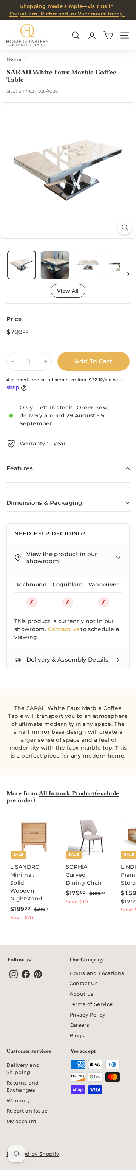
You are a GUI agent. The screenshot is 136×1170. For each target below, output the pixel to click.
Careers (79, 1025)
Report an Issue (27, 1111)
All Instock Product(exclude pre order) (62, 796)
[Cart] (108, 35)
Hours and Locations (97, 973)
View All (68, 291)
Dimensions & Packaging (44, 502)
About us (82, 994)
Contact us (63, 629)
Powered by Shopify (32, 1154)
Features (19, 468)
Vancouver (103, 584)
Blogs (77, 1035)
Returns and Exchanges (22, 1086)
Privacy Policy (87, 1015)
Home (13, 59)
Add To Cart (93, 361)
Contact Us (84, 983)
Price (14, 318)
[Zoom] (125, 227)
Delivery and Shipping (23, 1068)
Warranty (18, 1100)
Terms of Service (91, 1004)
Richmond (32, 584)
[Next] (125, 274)
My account (21, 1121)
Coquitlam (68, 584)
